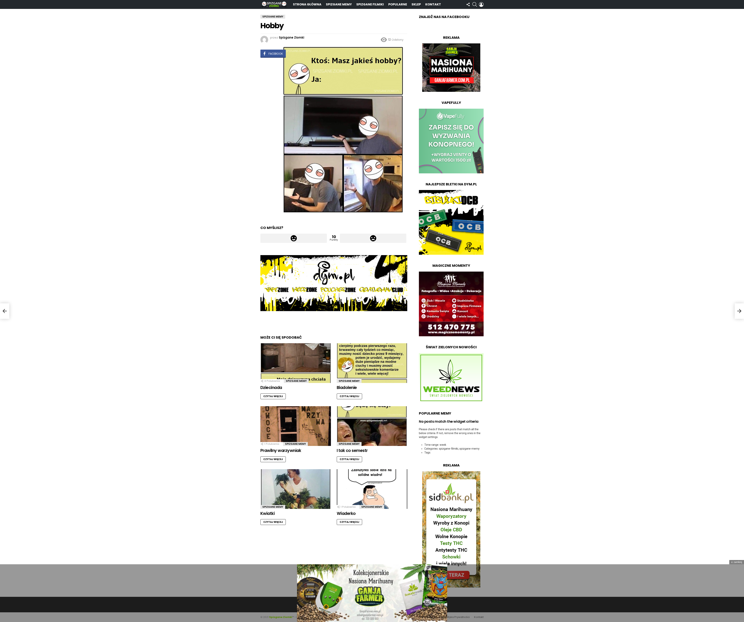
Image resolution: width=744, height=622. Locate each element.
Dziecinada (271, 387)
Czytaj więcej (273, 396)
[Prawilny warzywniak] (295, 426)
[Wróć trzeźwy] (4, 311)
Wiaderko (346, 513)
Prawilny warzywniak (280, 450)
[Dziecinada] (295, 363)
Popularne (397, 4)
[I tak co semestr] (372, 426)
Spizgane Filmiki (370, 4)
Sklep (416, 4)
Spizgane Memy (339, 4)
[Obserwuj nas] (468, 4)
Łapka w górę (293, 238)
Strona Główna (307, 4)
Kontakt (433, 4)
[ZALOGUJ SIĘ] (481, 4)
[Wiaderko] (372, 489)
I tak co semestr (352, 450)
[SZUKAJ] (474, 4)
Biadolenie (347, 387)
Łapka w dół (373, 238)
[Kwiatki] (295, 489)
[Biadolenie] (372, 363)
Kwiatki (267, 513)
